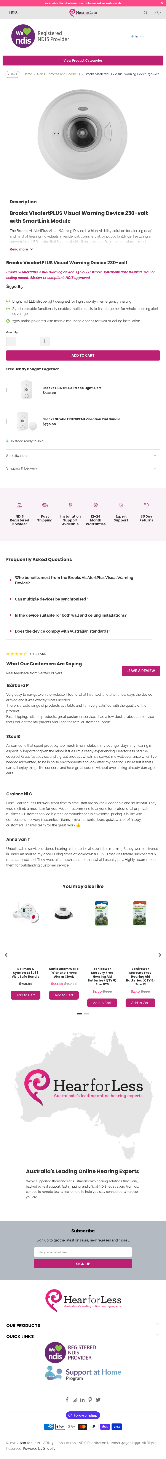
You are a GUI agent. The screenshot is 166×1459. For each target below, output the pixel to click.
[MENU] (2, 13)
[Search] (146, 13)
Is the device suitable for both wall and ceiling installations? (71, 615)
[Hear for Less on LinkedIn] (83, 1400)
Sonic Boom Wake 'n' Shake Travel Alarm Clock (64, 972)
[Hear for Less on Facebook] (67, 1400)
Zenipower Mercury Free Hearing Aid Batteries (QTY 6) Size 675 (102, 976)
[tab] (79, 1013)
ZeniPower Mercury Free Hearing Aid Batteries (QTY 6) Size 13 (140, 976)
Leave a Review (140, 671)
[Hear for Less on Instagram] (75, 1400)
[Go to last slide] (6, 955)
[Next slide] (159, 955)
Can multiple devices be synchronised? (51, 599)
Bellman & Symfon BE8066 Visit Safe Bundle (26, 972)
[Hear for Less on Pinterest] (90, 1400)
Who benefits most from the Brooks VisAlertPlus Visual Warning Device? (74, 580)
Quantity (12, 332)
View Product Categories (83, 60)
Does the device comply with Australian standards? (62, 631)
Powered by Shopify (39, 1449)
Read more (19, 249)
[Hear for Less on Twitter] (98, 1400)
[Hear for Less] (83, 12)
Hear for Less (29, 1443)
